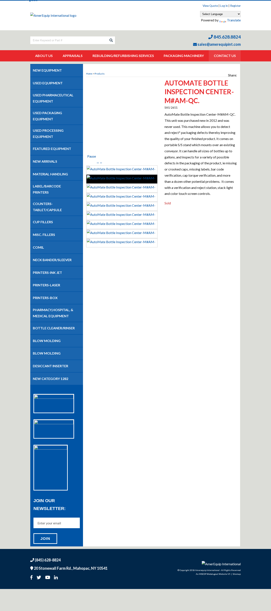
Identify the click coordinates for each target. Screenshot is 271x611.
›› (101, 162)
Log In (224, 5)
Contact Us (225, 56)
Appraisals (73, 56)
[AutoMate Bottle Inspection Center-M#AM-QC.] (122, 117)
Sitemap (237, 574)
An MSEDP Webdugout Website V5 (213, 574)
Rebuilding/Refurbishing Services (123, 56)
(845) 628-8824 (47, 560)
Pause (91, 156)
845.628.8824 (227, 36)
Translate (234, 20)
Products (100, 73)
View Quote (210, 5)
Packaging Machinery (184, 56)
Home (89, 73)
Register (235, 5)
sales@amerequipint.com (219, 44)
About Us (44, 56)
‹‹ (98, 162)
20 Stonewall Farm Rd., (70, 568)
